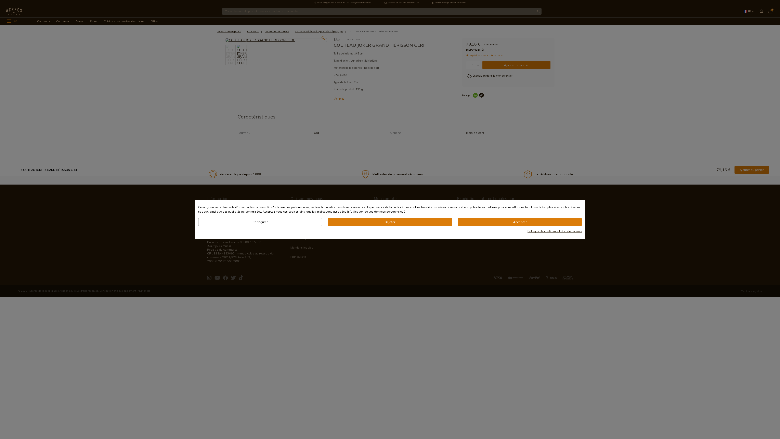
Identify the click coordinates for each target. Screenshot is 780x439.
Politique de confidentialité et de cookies (555, 231)
